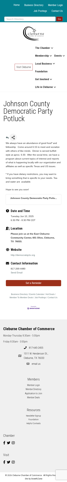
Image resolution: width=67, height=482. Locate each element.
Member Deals (33, 397)
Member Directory (33, 389)
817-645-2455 (36, 347)
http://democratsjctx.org (23, 255)
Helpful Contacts (33, 423)
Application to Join (33, 393)
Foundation (41, 71)
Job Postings (40, 10)
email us (36, 363)
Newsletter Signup (33, 416)
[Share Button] (13, 137)
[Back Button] (7, 138)
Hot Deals (50, 294)
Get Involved (42, 79)
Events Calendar (36, 294)
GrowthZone (36, 479)
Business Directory (33, 5)
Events (58, 55)
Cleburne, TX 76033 (36, 356)
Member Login (55, 5)
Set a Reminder (33, 283)
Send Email (16, 272)
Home (16, 4)
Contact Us (57, 10)
